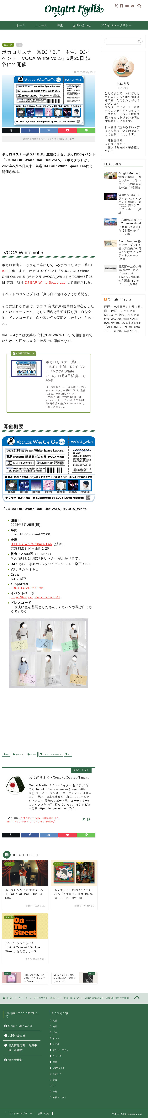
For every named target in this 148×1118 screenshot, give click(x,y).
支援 (55, 1020)
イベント (19, 754)
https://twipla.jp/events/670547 (35, 597)
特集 (60, 25)
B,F (5, 271)
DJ (7, 754)
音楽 (55, 1079)
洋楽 (55, 1062)
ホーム (20, 25)
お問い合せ (44, 1113)
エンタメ (57, 1074)
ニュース (41, 25)
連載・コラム (59, 1097)
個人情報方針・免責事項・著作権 (22, 1048)
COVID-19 (58, 1068)
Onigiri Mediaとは (20, 1026)
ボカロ (32, 754)
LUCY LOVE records (27, 588)
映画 (55, 1026)
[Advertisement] (48, 208)
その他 (56, 1044)
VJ (68, 754)
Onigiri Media (119, 299)
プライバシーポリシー (116, 25)
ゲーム (56, 1032)
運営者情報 (115, 140)
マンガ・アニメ (61, 1050)
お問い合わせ (82, 25)
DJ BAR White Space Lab (45, 282)
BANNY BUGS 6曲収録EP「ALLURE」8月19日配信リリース (122, 327)
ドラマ (56, 1038)
